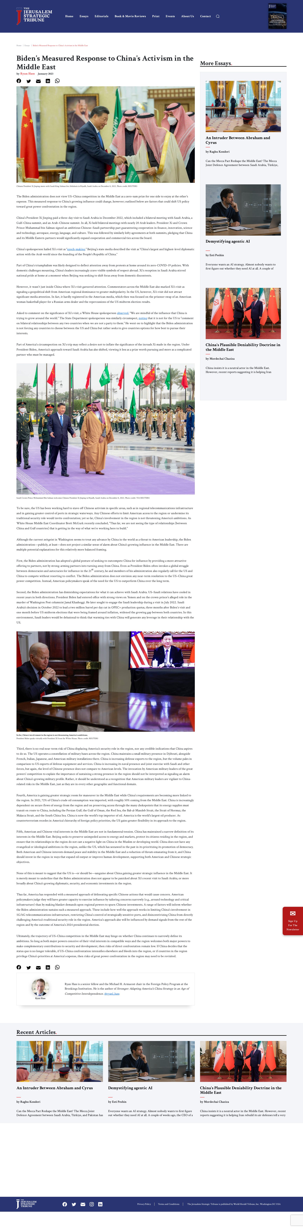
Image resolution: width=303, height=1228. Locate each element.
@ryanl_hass (111, 994)
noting (143, 318)
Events (170, 16)
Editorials (101, 16)
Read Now (277, 16)
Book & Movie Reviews (130, 16)
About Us (187, 16)
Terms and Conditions (168, 1204)
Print (155, 16)
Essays (84, 16)
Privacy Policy (144, 1204)
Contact (205, 16)
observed (122, 313)
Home (69, 16)
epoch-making (76, 249)
